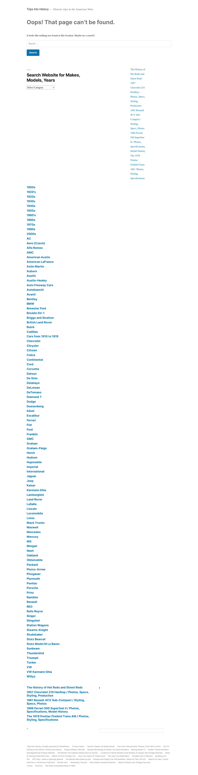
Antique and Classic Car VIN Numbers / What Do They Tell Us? (119, 759)
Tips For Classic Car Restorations (101, 746)
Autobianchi (35, 289)
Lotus (30, 518)
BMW (30, 303)
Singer (31, 616)
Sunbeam (33, 648)
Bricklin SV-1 (35, 313)
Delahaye (33, 383)
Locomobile (35, 513)
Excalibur (33, 415)
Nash (30, 550)
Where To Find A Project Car (64, 756)
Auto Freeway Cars (40, 285)
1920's (31, 192)
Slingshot (33, 620)
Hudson (32, 457)
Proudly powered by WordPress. (56, 746)
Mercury (32, 536)
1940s (31, 206)
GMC (30, 439)
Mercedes (34, 532)
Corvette (33, 369)
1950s (31, 210)
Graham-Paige (37, 448)
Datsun (32, 373)
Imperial (32, 467)
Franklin (32, 434)
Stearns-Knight (37, 630)
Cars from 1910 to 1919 (42, 336)
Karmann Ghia (36, 490)
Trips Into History (38, 9)
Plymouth (33, 578)
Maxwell (32, 527)
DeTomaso (34, 392)
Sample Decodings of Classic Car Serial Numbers (108, 750)
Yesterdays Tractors (78, 762)
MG (29, 541)
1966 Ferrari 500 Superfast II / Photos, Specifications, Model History (137, 142)
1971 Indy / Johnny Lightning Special (47, 759)
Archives (38, 766)
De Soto (32, 378)
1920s (31, 196)
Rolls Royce (35, 611)
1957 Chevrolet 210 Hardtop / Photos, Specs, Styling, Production (58, 693)
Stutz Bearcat (36, 639)
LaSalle (32, 504)
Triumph (32, 658)
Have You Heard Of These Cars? (91, 756)
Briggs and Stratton (40, 317)
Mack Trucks (36, 522)
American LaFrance (40, 261)
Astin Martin (35, 266)
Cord (30, 364)
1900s (31, 187)
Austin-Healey (37, 280)
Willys (31, 676)
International (35, 471)
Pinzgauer (34, 574)
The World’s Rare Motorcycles (78, 759)
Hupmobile (34, 462)
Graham (32, 443)
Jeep (30, 481)
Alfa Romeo (35, 248)
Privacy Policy (78, 746)
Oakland (32, 555)
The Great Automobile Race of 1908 (60, 766)
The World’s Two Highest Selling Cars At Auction (77, 753)
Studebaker (35, 634)
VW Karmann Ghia (39, 672)
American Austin (38, 257)
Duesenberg (35, 406)
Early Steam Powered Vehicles (103, 762)
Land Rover (34, 499)
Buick (30, 327)
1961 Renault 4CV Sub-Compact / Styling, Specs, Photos (137, 119)
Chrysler (33, 345)
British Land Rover (39, 322)
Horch (31, 452)
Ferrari (31, 420)
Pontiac (32, 583)
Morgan (32, 546)
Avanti (31, 294)
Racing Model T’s (138, 750)
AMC (30, 252)
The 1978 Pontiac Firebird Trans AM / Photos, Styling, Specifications (58, 718)
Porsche (32, 588)
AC (29, 238)
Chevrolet (33, 341)
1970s (31, 224)
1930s (31, 201)
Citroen (32, 350)
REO (29, 606)
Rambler (32, 597)
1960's (31, 215)
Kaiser (31, 485)
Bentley (32, 299)
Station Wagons (38, 625)
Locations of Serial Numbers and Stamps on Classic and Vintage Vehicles (131, 753)
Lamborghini (35, 495)
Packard (32, 564)
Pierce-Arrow (36, 569)
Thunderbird (35, 653)
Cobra (31, 355)
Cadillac (32, 331)
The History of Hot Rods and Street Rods (137, 74)
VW (29, 667)
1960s (31, 220)
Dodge (31, 401)
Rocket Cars (62, 762)
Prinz (30, 592)
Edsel (30, 411)
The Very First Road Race (118, 756)
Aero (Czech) (36, 243)
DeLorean (33, 387)
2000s (31, 234)
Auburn (32, 271)
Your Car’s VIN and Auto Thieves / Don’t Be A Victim (139, 746)
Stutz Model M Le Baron (43, 644)
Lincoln (32, 508)
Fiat (29, 425)
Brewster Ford (36, 308)
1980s (31, 229)
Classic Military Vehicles (74, 750)
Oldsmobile (35, 560)
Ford (30, 429)
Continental (35, 359)
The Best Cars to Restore (142, 756)
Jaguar (31, 476)
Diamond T (34, 397)
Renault (32, 602)
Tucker (31, 662)
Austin (31, 275)
